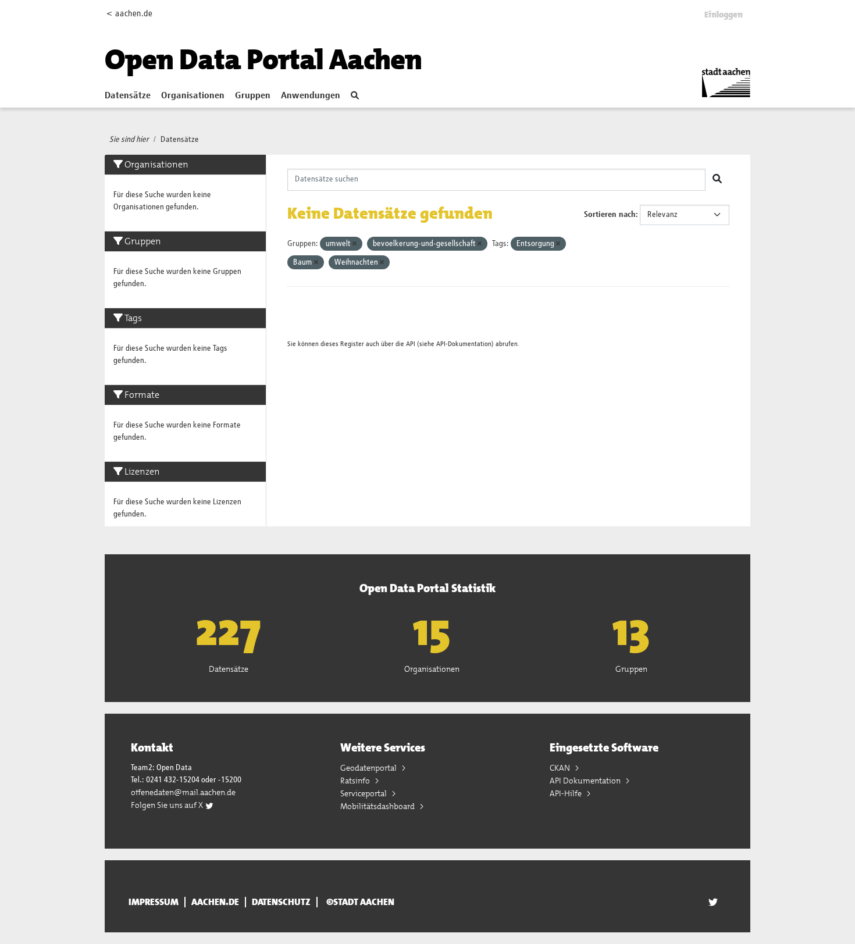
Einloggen (723, 14)
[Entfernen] (354, 244)
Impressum (154, 902)
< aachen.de (129, 13)
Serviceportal (364, 793)
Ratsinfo (356, 780)
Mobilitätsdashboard (378, 806)
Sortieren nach (610, 215)
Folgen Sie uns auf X (168, 805)
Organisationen (193, 96)
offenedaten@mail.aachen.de (183, 792)
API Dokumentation (586, 780)
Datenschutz (281, 902)
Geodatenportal (369, 768)
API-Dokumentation (463, 344)
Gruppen (252, 96)
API (410, 344)
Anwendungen (310, 96)
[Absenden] (717, 180)
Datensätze (128, 96)
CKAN (561, 768)
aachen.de (215, 902)
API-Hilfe (566, 793)
